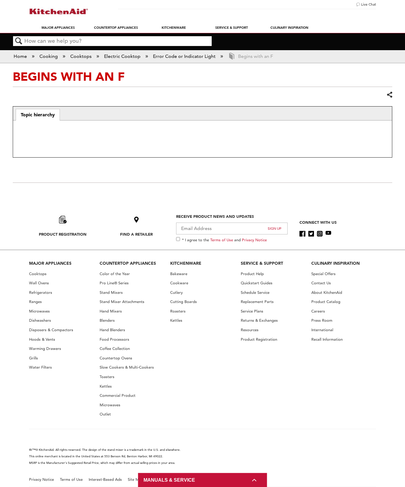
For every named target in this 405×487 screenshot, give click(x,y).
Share (389, 95)
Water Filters (40, 367)
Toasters (107, 377)
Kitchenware (174, 28)
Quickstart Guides (256, 283)
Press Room (321, 320)
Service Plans (252, 311)
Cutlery (176, 292)
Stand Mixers (111, 292)
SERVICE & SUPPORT (262, 263)
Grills (33, 358)
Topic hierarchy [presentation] (38, 115)
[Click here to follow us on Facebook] (302, 234)
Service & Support (231, 28)
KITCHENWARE (185, 263)
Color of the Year (115, 274)
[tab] (38, 115)
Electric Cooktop (123, 56)
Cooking (49, 56)
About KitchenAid (326, 292)
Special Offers (323, 274)
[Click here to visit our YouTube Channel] (328, 234)
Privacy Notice (254, 239)
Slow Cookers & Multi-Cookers (127, 367)
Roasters (178, 311)
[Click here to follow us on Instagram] (320, 234)
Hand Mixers (111, 311)
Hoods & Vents (42, 339)
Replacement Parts (257, 301)
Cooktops (81, 56)
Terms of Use (221, 239)
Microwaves (39, 311)
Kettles (106, 386)
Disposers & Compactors (51, 330)
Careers (318, 311)
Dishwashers (40, 320)
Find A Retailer (136, 234)
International (322, 330)
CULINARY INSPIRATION (335, 263)
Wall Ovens (39, 283)
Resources (250, 330)
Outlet (105, 414)
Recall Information (327, 339)
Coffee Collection (115, 348)
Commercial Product (117, 395)
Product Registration (63, 234)
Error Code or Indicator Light (185, 56)
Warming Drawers (45, 348)
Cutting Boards (183, 301)
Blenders (107, 320)
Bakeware (178, 274)
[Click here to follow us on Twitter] (311, 234)
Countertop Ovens (116, 358)
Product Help (252, 274)
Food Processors (114, 339)
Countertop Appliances (116, 28)
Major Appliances (58, 28)
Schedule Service (255, 292)
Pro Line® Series (114, 283)
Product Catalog (325, 301)
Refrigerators (40, 292)
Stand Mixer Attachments (122, 301)
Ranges (35, 301)
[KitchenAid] (58, 11)
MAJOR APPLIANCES (50, 263)
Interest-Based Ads (105, 479)
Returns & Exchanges (259, 320)
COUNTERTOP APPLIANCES (128, 263)
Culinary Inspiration (289, 28)
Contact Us (321, 283)
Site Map (135, 479)
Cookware (179, 283)
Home (21, 56)
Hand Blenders (112, 330)
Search (19, 41)
